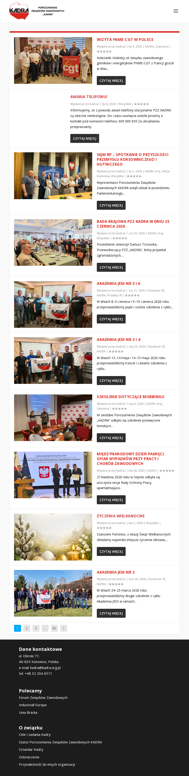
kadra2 (121, 46)
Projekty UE (114, 295)
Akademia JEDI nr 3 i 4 (118, 339)
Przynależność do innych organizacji (47, 764)
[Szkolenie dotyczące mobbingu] (53, 417)
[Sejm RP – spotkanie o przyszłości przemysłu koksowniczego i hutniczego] (53, 175)
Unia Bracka (28, 712)
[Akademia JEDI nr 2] (53, 593)
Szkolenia (103, 409)
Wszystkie (124, 104)
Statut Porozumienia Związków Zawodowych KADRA (60, 742)
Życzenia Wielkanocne (121, 515)
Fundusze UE (156, 290)
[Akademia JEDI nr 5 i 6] (53, 304)
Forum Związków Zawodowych (43, 697)
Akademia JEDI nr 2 (116, 572)
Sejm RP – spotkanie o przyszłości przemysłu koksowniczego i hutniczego (133, 159)
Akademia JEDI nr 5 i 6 (118, 283)
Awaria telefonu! (89, 96)
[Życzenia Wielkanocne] (53, 537)
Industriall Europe (33, 704)
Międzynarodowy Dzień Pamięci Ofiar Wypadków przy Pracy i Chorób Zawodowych (130, 458)
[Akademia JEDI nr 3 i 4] (53, 360)
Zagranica (161, 46)
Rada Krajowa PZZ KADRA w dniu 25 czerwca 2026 (133, 224)
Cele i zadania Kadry (35, 734)
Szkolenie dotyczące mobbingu (130, 396)
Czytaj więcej (111, 80)
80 (54, 628)
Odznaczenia (29, 757)
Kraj (157, 171)
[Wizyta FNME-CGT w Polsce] (53, 60)
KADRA (149, 46)
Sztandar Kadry (31, 749)
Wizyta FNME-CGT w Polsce (125, 39)
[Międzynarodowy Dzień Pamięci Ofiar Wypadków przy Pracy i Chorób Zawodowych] (53, 475)
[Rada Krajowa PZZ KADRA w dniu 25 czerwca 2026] (53, 242)
